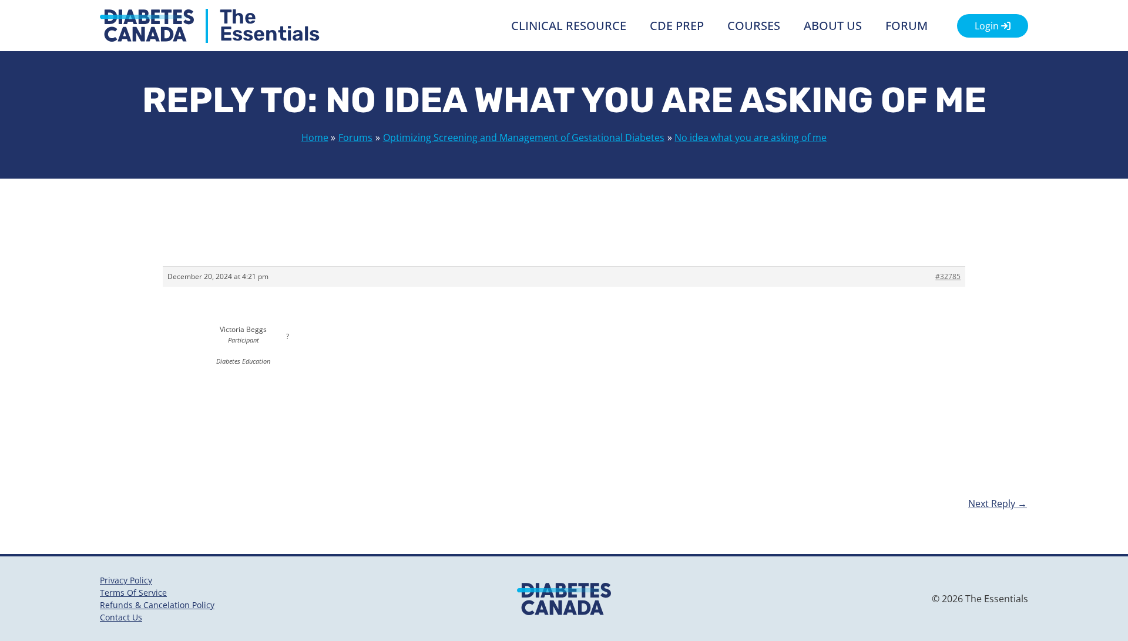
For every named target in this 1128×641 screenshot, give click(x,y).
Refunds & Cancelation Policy (157, 604)
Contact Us (121, 617)
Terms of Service (133, 592)
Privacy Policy (126, 580)
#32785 (948, 276)
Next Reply (997, 503)
